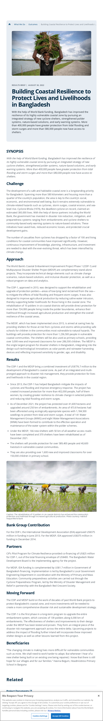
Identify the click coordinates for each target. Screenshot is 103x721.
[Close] (99, 696)
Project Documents (17, 691)
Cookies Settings (40, 716)
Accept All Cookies (60, 716)
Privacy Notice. (54, 710)
